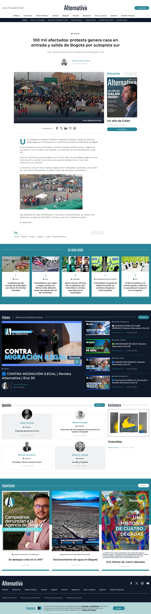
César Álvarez (27, 423)
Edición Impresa (128, 16)
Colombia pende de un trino (27, 431)
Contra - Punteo (120, 340)
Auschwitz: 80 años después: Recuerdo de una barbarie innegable (80, 431)
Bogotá (66, 16)
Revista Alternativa (59, 237)
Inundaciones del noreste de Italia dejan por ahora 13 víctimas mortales (15, 286)
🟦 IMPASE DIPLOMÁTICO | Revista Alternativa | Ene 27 (128, 363)
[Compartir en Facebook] (57, 128)
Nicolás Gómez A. (27, 455)
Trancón (76, 33)
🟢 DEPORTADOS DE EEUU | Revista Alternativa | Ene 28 (129, 345)
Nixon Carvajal (80, 422)
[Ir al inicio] (75, 8)
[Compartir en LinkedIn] (66, 128)
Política (16, 16)
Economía (28, 16)
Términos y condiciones (30, 598)
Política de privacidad (53, 598)
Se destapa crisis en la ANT (26, 559)
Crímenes (76, 279)
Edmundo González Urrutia (58, 20)
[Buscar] (147, 16)
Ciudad (48, 237)
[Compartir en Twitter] (61, 128)
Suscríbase (142, 8)
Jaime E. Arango (80, 455)
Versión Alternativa (121, 322)
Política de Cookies (89, 610)
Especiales (8, 485)
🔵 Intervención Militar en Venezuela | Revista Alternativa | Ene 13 (130, 381)
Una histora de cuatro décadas (125, 561)
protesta (32, 237)
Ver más (142, 317)
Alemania (80, 426)
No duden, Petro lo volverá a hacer (27, 462)
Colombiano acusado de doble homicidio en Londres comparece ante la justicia (105, 286)
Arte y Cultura (101, 16)
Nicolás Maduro (76, 20)
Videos (6, 317)
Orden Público (42, 16)
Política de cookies (74, 598)
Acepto (119, 608)
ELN (136, 279)
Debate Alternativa (106, 20)
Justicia (55, 16)
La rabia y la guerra (80, 462)
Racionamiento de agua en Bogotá (75, 559)
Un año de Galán (118, 120)
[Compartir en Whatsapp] (74, 128)
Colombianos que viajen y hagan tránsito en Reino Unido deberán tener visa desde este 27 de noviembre (45, 288)
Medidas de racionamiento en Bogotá (76, 554)
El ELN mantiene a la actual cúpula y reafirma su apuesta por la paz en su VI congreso (135, 286)
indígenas (40, 237)
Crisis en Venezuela (37, 20)
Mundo (76, 16)
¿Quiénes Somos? (9, 598)
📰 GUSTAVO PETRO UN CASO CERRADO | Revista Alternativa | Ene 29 (130, 327)
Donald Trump (121, 20)
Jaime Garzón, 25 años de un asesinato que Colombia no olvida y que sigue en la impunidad (75, 288)
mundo (6, 369)
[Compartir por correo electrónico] (70, 128)
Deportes (87, 16)
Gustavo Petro (90, 20)
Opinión (114, 16)
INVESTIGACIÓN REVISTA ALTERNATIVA (26, 554)
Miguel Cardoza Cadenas (81, 61)
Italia (17, 279)
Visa (46, 279)
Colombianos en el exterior (106, 279)
